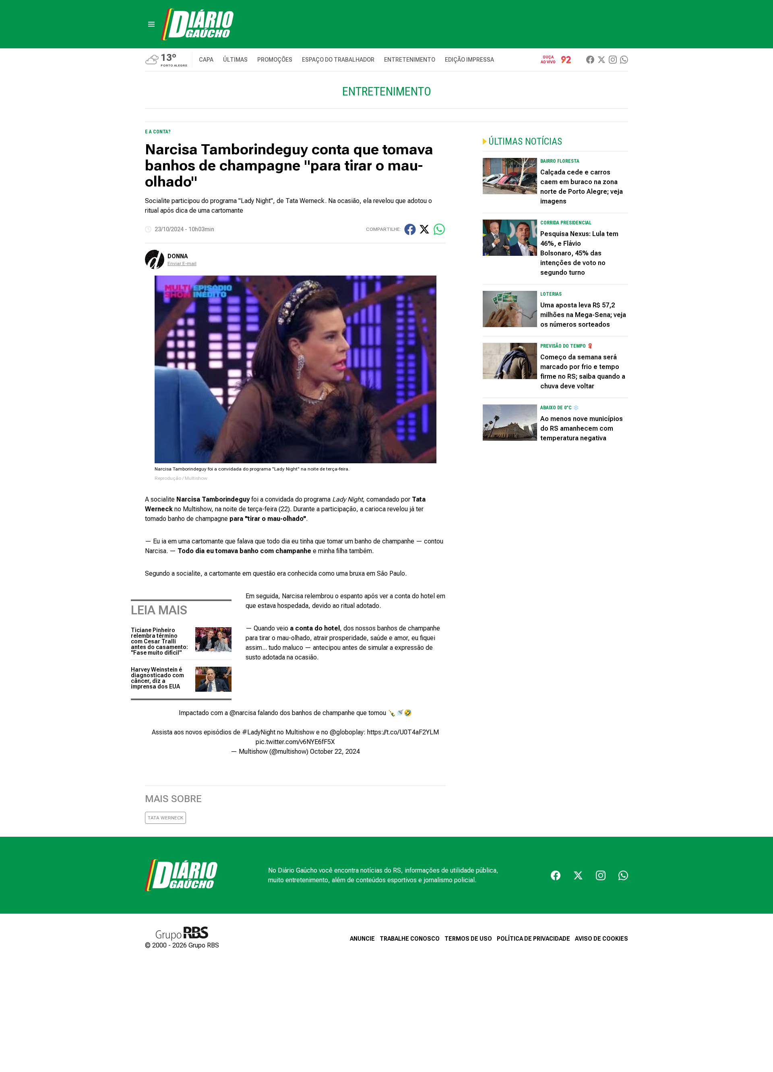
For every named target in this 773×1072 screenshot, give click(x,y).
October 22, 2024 (335, 751)
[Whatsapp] (624, 60)
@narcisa (242, 713)
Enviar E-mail (181, 263)
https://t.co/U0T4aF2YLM (403, 732)
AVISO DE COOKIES (601, 938)
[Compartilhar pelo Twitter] (424, 229)
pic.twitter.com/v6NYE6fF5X (295, 742)
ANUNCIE (362, 938)
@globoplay (347, 732)
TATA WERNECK (165, 818)
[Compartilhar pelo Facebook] (410, 229)
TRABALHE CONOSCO (410, 938)
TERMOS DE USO (468, 938)
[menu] (151, 24)
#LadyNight (258, 732)
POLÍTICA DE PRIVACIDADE (533, 938)
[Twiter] (601, 60)
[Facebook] (590, 60)
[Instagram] (613, 60)
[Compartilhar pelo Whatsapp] (439, 229)
